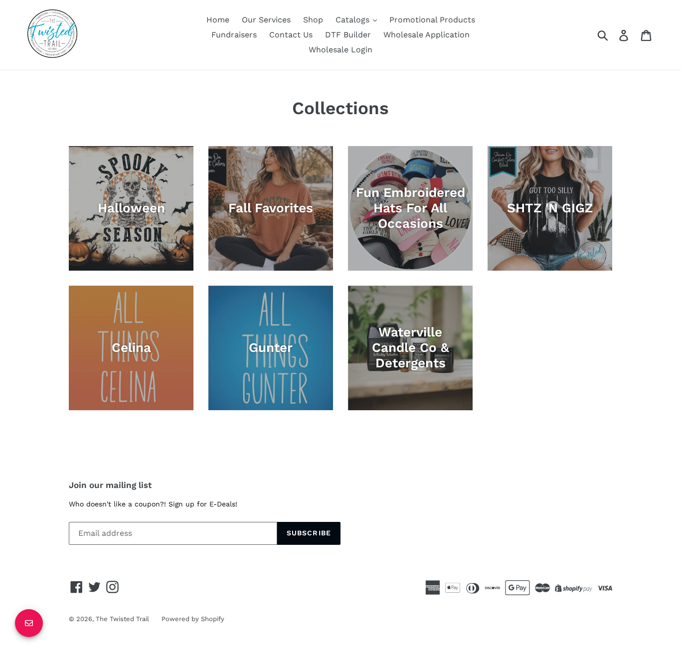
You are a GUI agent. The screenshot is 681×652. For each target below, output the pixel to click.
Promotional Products (432, 19)
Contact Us (291, 34)
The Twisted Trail (122, 619)
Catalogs (354, 19)
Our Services (266, 19)
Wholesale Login (340, 49)
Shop (313, 19)
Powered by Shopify (193, 619)
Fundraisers (234, 34)
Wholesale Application (426, 34)
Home (217, 19)
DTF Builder (348, 34)
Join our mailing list (110, 485)
